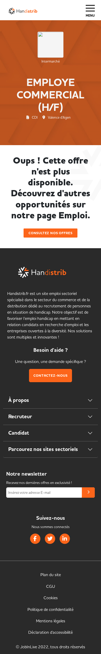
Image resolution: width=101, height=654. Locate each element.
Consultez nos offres (50, 233)
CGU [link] (50, 586)
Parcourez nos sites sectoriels (43, 449)
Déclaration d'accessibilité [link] (50, 632)
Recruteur (20, 416)
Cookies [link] (51, 597)
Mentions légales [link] (50, 620)
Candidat (18, 432)
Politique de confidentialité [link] (50, 609)
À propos (18, 400)
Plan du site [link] (50, 574)
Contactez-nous (50, 375)
